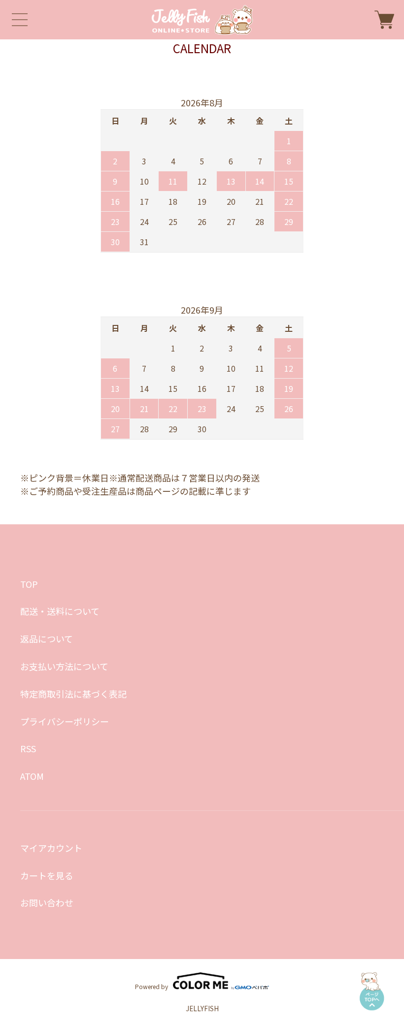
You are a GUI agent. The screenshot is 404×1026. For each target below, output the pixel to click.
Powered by (151, 986)
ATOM (32, 776)
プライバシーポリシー (64, 721)
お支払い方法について (64, 666)
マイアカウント (51, 847)
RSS (28, 748)
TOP (29, 583)
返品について (46, 638)
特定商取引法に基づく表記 (73, 693)
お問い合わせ (46, 902)
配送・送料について (60, 611)
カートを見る (46, 875)
